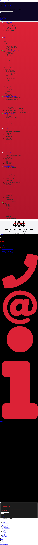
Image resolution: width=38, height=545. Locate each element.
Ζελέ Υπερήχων (8, 52)
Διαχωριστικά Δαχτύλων (11, 27)
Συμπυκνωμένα (8, 124)
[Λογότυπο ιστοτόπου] (3, 20)
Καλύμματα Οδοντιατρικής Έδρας (13, 153)
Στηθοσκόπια (9, 141)
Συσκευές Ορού (8, 84)
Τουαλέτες (7, 176)
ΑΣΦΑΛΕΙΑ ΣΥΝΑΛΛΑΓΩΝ (6, 251)
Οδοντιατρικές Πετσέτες (8, 158)
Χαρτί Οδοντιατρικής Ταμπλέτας (13, 155)
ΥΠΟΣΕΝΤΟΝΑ (9, 49)
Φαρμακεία (8, 151)
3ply (6, 160)
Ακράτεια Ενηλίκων (7, 38)
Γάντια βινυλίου (8, 205)
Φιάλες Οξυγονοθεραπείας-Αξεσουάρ (14, 110)
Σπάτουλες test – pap (9, 65)
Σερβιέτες (7, 40)
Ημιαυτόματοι (8, 149)
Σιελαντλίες (9, 165)
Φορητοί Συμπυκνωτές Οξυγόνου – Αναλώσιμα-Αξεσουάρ (19, 112)
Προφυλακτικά (8, 55)
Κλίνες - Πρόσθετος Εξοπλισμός (13, 182)
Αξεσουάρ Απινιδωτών (8, 143)
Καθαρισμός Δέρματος (8, 119)
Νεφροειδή (8, 91)
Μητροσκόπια (8, 64)
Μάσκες (5, 212)
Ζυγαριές (8, 134)
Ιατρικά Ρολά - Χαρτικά (8, 57)
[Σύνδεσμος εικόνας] (3, 234)
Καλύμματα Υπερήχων (10, 53)
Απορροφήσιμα (8, 94)
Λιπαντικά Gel (8, 54)
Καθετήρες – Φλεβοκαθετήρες (11, 80)
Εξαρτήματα (6, 114)
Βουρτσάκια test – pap (9, 63)
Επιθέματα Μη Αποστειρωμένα (11, 74)
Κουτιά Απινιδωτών (9, 145)
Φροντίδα (5, 45)
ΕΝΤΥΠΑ (3, 245)
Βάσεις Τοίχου (8, 116)
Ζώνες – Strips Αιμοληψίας (10, 89)
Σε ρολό (7, 161)
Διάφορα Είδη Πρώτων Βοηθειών (13, 150)
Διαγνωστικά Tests (9, 88)
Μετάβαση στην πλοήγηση (4, 0)
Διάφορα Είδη (9, 133)
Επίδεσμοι (7, 72)
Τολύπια (8, 157)
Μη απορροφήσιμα (9, 95)
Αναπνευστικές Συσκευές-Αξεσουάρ (14, 101)
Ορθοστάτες (9, 195)
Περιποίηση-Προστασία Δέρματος (11, 47)
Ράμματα (5, 93)
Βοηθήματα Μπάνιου (7, 173)
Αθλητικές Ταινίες (9, 185)
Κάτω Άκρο (8, 188)
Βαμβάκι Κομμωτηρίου (11, 25)
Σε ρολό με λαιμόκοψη (10, 162)
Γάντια (5, 203)
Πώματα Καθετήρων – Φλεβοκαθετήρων (13, 82)
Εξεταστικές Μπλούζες (10, 210)
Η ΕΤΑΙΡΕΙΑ (4, 243)
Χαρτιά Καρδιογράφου (9, 68)
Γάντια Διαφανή (8, 206)
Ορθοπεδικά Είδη (7, 183)
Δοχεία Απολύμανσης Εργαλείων (11, 127)
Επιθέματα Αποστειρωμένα (10, 73)
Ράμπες (7, 197)
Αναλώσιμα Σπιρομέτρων (12, 129)
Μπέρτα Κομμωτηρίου (11, 32)
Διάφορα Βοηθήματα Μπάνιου (11, 175)
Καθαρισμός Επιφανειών (8, 122)
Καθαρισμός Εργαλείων (8, 125)
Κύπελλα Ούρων (9, 90)
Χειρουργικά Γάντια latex (10, 208)
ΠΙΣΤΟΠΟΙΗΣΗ (4, 244)
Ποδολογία (8, 190)
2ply (6, 159)
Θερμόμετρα (9, 136)
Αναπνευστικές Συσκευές (12, 99)
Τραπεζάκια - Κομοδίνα (11, 201)
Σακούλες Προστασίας (11, 36)
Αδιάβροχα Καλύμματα (10, 174)
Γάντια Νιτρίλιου (9, 207)
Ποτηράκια (8, 163)
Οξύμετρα (8, 138)
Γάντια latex (8, 204)
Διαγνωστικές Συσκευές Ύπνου (13, 131)
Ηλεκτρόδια (8, 144)
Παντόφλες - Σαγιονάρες (12, 33)
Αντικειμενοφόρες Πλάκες (10, 62)
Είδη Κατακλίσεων (10, 180)
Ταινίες (7, 75)
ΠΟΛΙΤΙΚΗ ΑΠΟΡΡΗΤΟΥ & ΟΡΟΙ (7, 252)
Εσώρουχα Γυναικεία (11, 28)
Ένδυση (5, 209)
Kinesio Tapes (8, 184)
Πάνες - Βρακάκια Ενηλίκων (11, 39)
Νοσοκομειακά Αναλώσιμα (8, 77)
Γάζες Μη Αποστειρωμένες (10, 71)
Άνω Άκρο (7, 187)
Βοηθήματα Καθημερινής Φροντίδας (14, 172)
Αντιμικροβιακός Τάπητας (10, 78)
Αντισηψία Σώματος (9, 120)
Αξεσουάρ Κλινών (10, 169)
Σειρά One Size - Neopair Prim (11, 192)
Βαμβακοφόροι (8, 87)
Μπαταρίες (8, 146)
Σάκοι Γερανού (9, 199)
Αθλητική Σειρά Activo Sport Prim (12, 186)
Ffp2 (7, 213)
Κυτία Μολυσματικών (11, 218)
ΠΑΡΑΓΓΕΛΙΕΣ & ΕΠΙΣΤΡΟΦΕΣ (7, 249)
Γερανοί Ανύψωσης (10, 178)
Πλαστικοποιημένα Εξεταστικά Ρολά (12, 59)
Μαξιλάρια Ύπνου (10, 193)
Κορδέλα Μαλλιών (10, 30)
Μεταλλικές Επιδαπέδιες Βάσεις (11, 117)
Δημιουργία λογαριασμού (4, 544)
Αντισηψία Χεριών (9, 121)
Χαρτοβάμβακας (8, 60)
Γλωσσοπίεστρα (8, 79)
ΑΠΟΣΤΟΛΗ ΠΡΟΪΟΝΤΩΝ (6, 250)
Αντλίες (7, 115)
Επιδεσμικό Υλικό (7, 69)
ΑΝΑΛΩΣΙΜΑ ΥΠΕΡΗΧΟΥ (9, 51)
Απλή (7, 214)
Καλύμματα (8, 216)
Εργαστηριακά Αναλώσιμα (8, 86)
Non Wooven (8, 58)
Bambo (7, 42)
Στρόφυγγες (8, 83)
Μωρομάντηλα (8, 43)
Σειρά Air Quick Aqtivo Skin (11, 191)
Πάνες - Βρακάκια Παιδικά (10, 44)
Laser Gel (8, 23)
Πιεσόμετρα (9, 139)
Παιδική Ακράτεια (7, 41)
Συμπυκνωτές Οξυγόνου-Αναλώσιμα (14, 108)
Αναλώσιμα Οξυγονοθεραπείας (13, 97)
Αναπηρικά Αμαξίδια (11, 167)
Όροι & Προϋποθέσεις (3, 516)
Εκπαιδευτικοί (8, 148)
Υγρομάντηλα (8, 48)
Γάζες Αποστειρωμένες (10, 70)
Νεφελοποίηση (9, 105)
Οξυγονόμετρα (9, 107)
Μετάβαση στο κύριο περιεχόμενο (13, 0)
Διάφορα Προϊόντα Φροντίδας (11, 46)
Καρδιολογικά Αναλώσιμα (8, 67)
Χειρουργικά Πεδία (9, 85)
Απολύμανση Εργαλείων (10, 126)
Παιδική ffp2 (8, 215)
